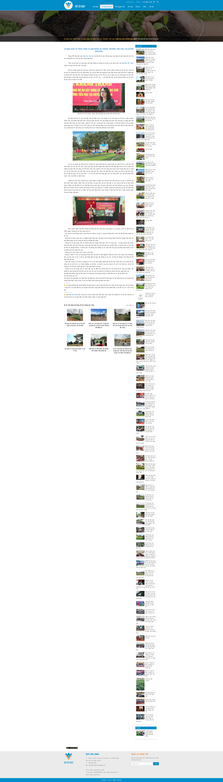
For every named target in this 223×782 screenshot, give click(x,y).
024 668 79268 (92, 763)
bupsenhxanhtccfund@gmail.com (97, 765)
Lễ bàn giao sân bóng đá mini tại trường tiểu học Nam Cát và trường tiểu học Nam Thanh (146, 506)
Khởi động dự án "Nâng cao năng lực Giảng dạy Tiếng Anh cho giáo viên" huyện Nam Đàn (145, 656)
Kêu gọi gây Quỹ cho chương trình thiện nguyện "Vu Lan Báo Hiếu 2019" (145, 430)
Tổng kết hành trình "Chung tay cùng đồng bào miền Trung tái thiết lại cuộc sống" (146, 369)
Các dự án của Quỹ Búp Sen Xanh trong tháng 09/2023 (150, 163)
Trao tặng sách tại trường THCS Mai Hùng (150, 156)
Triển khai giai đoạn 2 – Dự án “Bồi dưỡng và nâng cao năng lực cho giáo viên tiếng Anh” (146, 479)
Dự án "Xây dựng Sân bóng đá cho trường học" (146, 39)
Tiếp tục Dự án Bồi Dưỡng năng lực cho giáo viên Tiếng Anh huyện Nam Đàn (146, 620)
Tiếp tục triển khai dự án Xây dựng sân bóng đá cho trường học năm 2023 (145, 197)
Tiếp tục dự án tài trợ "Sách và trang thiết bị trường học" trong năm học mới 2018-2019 (146, 595)
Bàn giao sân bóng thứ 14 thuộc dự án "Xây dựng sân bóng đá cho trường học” (146, 287)
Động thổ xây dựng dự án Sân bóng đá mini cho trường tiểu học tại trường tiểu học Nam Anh (146, 564)
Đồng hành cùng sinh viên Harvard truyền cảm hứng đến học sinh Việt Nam (145, 449)
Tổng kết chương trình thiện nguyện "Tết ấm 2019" (150, 514)
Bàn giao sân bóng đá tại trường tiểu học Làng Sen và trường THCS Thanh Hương (145, 324)
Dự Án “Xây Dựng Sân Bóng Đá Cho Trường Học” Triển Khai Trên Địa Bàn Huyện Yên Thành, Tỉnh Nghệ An (145, 111)
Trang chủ (118, 39)
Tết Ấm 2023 (148, 220)
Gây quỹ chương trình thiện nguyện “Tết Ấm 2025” (150, 101)
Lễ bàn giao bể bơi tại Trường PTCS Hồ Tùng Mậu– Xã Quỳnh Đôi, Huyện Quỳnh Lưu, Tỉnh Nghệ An (145, 405)
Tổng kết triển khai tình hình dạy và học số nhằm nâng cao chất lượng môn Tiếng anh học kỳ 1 (145, 214)
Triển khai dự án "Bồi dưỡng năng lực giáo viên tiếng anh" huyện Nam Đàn (145, 646)
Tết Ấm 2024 (148, 149)
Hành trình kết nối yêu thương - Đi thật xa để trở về (150, 611)
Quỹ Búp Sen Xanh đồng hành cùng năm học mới (150, 171)
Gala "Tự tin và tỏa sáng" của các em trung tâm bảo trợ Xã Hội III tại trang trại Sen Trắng (146, 440)
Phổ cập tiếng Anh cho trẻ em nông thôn (150, 694)
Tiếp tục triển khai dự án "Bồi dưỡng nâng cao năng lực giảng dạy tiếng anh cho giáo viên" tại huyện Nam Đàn (146, 554)
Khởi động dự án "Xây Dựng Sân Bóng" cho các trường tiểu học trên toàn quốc (145, 574)
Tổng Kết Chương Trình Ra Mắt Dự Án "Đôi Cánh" (150, 529)
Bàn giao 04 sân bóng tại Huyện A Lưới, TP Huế (149, 78)
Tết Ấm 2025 (148, 92)
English (144, 2)
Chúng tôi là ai (130, 2)
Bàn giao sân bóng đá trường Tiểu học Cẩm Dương (150, 119)
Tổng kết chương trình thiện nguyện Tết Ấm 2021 (150, 341)
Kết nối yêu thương (150, 303)
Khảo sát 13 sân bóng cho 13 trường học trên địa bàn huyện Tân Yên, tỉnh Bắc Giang (145, 70)
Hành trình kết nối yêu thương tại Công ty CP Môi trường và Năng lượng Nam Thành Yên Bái (145, 387)
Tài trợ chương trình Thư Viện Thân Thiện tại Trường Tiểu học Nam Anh (145, 718)
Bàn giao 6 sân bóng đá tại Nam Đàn (149, 254)
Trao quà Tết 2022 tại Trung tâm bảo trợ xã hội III (150, 261)
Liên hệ (138, 2)
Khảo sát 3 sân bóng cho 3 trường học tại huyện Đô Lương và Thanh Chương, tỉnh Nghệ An (145, 61)
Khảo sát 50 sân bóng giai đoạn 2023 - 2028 (149, 204)
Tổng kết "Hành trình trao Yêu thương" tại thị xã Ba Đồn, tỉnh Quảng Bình (146, 630)
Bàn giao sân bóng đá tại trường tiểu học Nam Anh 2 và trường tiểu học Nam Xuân (145, 334)
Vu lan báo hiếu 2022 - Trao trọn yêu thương (149, 239)
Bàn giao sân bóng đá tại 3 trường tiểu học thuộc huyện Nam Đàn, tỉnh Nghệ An (146, 314)
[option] (72, 748)
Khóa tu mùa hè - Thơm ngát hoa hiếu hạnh (150, 179)
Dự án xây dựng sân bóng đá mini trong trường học (149, 348)
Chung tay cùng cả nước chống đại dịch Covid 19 (150, 295)
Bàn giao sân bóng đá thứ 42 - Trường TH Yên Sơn (150, 144)
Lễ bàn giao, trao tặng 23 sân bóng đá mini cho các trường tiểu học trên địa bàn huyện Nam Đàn (145, 231)
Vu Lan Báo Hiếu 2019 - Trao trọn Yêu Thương (149, 421)
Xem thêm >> (130, 305)
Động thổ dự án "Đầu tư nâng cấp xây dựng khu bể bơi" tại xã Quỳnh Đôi (145, 488)
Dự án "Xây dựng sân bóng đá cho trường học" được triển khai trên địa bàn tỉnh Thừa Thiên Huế (145, 136)
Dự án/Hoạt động (127, 39)
